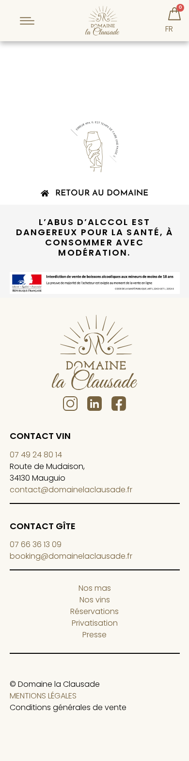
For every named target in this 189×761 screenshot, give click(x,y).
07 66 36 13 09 (36, 544)
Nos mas (95, 588)
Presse (94, 634)
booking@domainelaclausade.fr (71, 556)
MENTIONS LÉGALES (43, 695)
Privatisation (95, 623)
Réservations (94, 611)
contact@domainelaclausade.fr (71, 489)
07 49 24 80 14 (36, 454)
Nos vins (94, 599)
